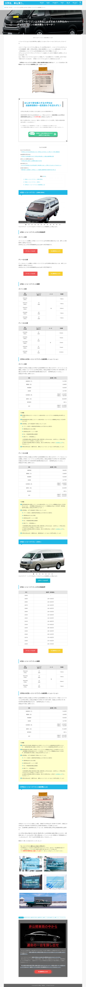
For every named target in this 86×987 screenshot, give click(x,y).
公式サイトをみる (42, 580)
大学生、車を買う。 (15, 3)
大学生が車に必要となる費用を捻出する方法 (32, 160)
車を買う (62, 3)
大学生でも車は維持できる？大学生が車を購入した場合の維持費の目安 (38, 156)
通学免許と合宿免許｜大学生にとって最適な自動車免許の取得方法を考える (39, 169)
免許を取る (42, 3)
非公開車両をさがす (55, 251)
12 (59, 224)
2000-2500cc (34, 917)
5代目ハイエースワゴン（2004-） (32, 182)
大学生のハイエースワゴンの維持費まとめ (34, 184)
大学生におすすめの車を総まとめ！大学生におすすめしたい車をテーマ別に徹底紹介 (41, 151)
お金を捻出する (55, 3)
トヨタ (53, 917)
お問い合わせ (74, 3)
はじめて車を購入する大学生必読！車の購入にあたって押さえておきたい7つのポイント (41, 165)
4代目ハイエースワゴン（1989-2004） (33, 179)
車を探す (48, 3)
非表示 (44, 176)
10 (53, 224)
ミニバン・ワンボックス (60, 917)
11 (56, 224)
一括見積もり (58, 442)
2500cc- (40, 917)
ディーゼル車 (47, 917)
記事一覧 (68, 3)
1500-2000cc (27, 917)
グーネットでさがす (30, 251)
